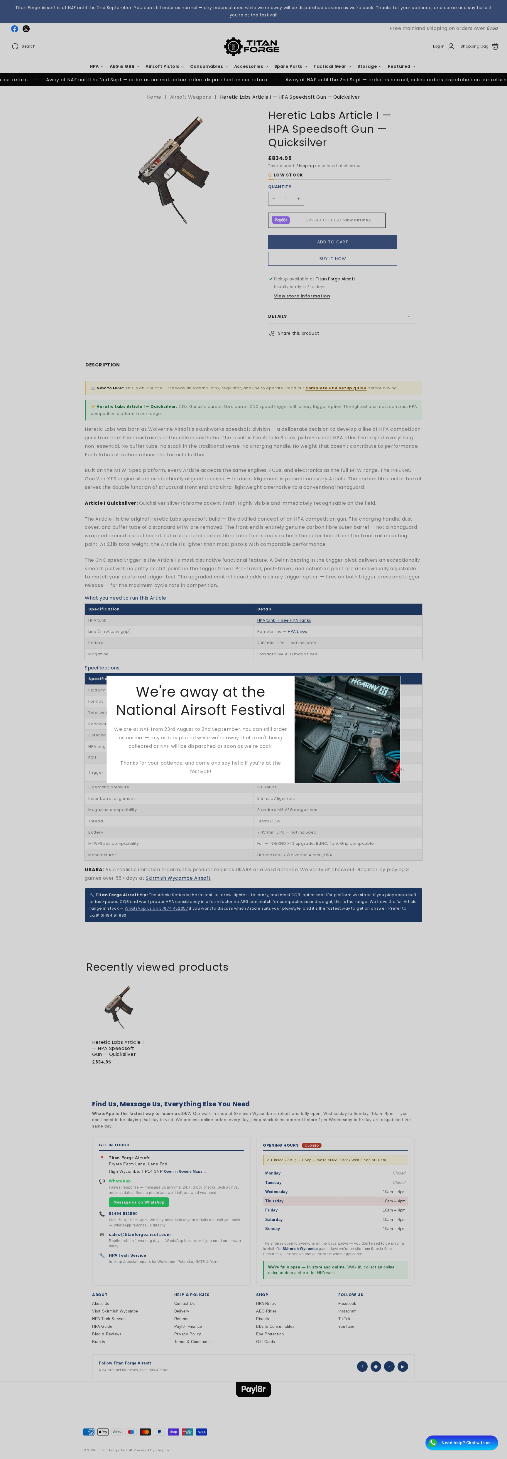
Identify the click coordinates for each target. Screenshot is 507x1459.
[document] (253, 730)
